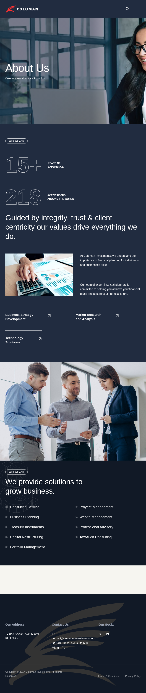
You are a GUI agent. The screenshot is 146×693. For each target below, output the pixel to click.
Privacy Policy (133, 676)
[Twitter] (100, 634)
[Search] (127, 9)
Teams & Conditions (109, 676)
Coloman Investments (38, 671)
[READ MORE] (42, 316)
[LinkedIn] (108, 634)
